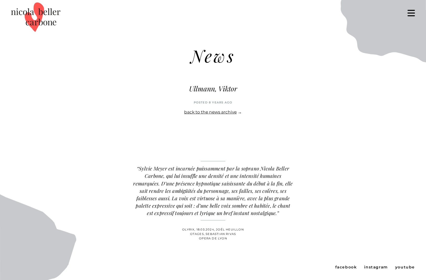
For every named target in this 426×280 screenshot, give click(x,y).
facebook (346, 267)
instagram (376, 267)
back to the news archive (210, 112)
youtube (405, 267)
